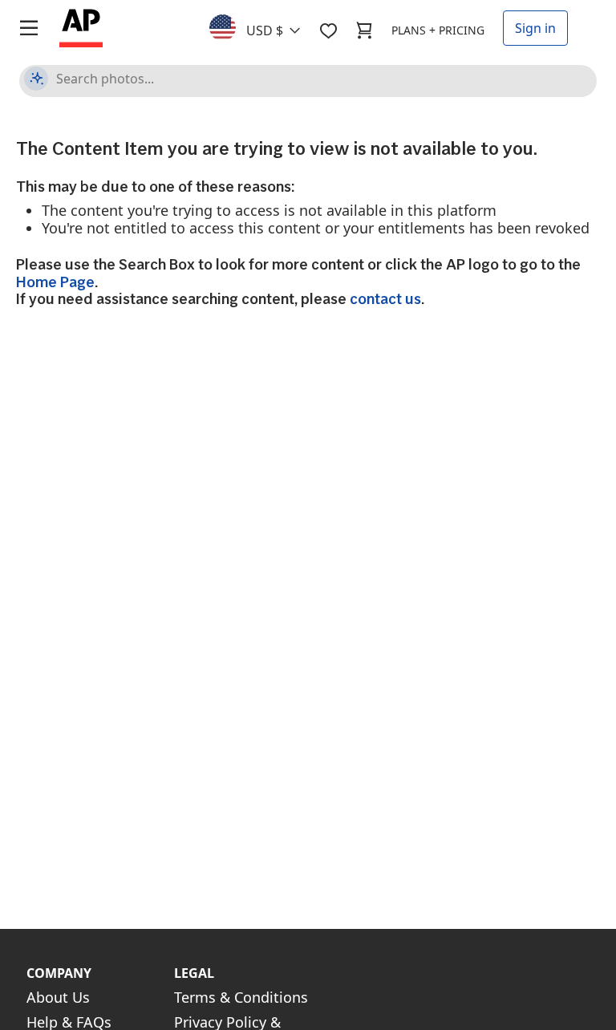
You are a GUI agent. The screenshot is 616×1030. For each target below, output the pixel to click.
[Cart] (364, 30)
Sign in (535, 28)
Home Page (55, 282)
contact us (385, 299)
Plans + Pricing (437, 30)
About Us (58, 997)
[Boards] (328, 30)
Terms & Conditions (241, 997)
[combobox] (264, 26)
